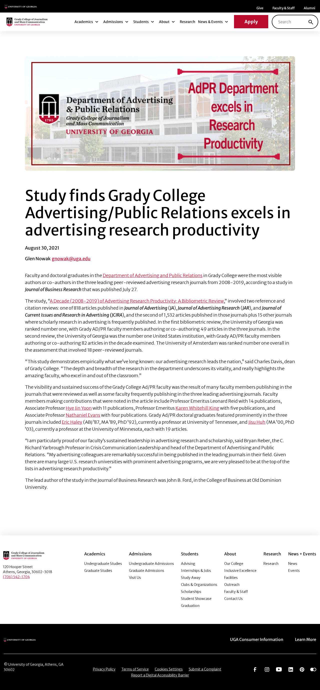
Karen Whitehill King (197, 408)
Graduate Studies (98, 570)
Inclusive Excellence (240, 570)
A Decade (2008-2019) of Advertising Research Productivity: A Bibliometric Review (137, 301)
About (164, 22)
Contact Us (233, 598)
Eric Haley (72, 422)
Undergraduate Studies (103, 563)
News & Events (210, 22)
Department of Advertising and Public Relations (152, 275)
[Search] (310, 22)
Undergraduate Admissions (151, 563)
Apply (251, 22)
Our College (233, 563)
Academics (83, 22)
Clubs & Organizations (199, 584)
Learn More (305, 639)
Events (294, 570)
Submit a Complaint (205, 669)
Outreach (232, 584)
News (292, 563)
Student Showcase (196, 598)
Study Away (190, 577)
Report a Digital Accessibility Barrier (160, 675)
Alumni (309, 8)
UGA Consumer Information (256, 639)
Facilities (231, 577)
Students (141, 22)
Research (187, 22)
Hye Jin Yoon (79, 408)
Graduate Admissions (146, 570)
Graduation (190, 605)
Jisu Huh (257, 422)
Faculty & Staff (283, 8)
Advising (188, 563)
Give (259, 8)
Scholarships (191, 591)
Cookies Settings (169, 669)
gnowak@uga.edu (71, 259)
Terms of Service (135, 669)
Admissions (113, 22)
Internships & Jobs (196, 570)
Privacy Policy (104, 669)
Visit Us (135, 577)
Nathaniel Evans (83, 415)
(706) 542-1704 (16, 577)
